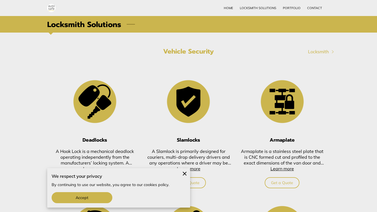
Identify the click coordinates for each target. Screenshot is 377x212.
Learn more (282, 168)
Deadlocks (95, 140)
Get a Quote (282, 182)
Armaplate (282, 140)
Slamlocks (188, 140)
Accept (82, 197)
